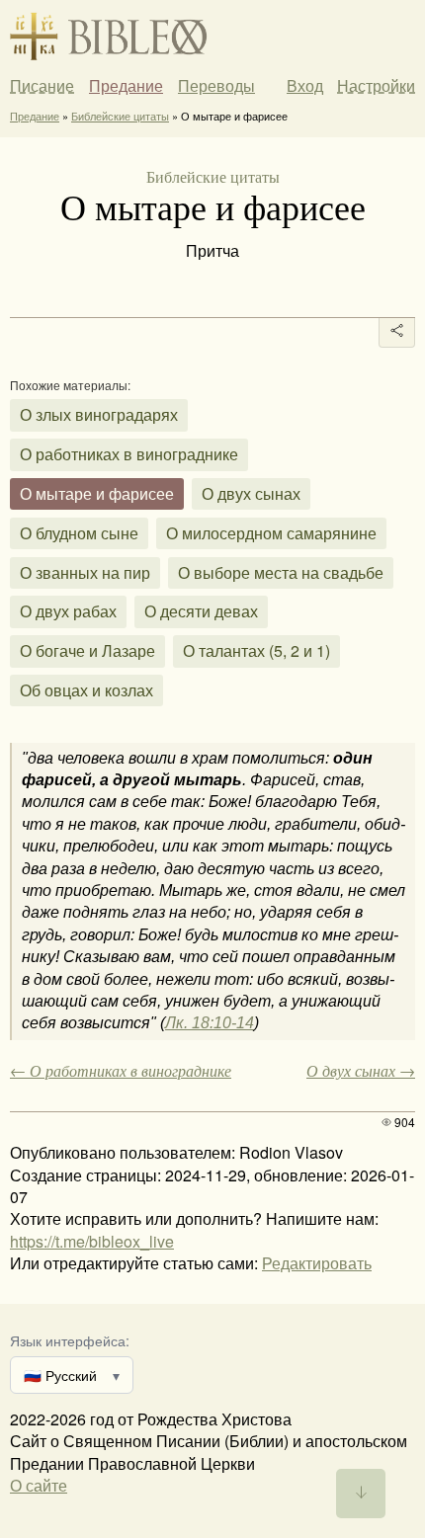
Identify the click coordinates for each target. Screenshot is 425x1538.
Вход (305, 85)
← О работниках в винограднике (120, 1070)
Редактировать (317, 1263)
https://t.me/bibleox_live (92, 1241)
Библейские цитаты (120, 115)
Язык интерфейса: (69, 1340)
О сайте (38, 1485)
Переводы (216, 86)
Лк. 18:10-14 (209, 1022)
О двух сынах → (360, 1070)
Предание (126, 86)
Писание (42, 86)
